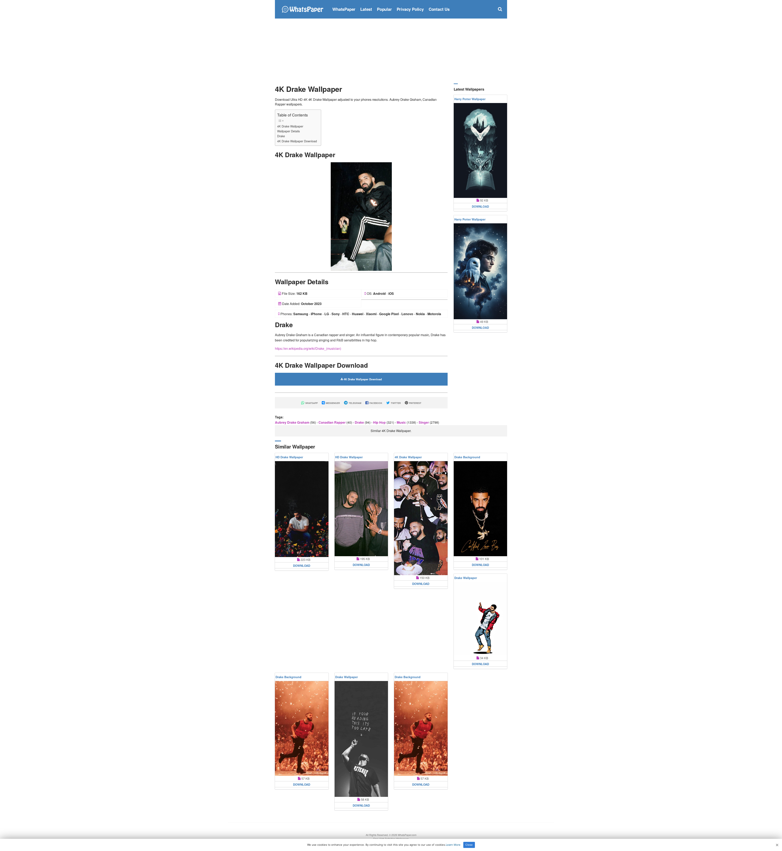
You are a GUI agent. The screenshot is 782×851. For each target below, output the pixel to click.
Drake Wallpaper (465, 578)
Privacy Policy (410, 9)
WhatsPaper (343, 9)
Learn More (453, 844)
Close (469, 844)
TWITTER (395, 403)
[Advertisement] (391, 50)
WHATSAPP (311, 403)
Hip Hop (380, 422)
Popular (384, 9)
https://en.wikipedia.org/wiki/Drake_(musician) (308, 348)
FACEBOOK (375, 403)
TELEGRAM (354, 403)
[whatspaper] (302, 8)
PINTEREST (414, 403)
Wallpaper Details (288, 131)
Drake (281, 136)
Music (402, 422)
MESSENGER (332, 403)
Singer (424, 422)
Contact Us (439, 9)
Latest (366, 9)
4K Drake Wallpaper (290, 126)
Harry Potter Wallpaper (469, 99)
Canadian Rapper (332, 422)
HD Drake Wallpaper (289, 457)
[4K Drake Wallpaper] (361, 216)
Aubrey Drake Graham (292, 422)
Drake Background (467, 457)
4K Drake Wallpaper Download (297, 141)
